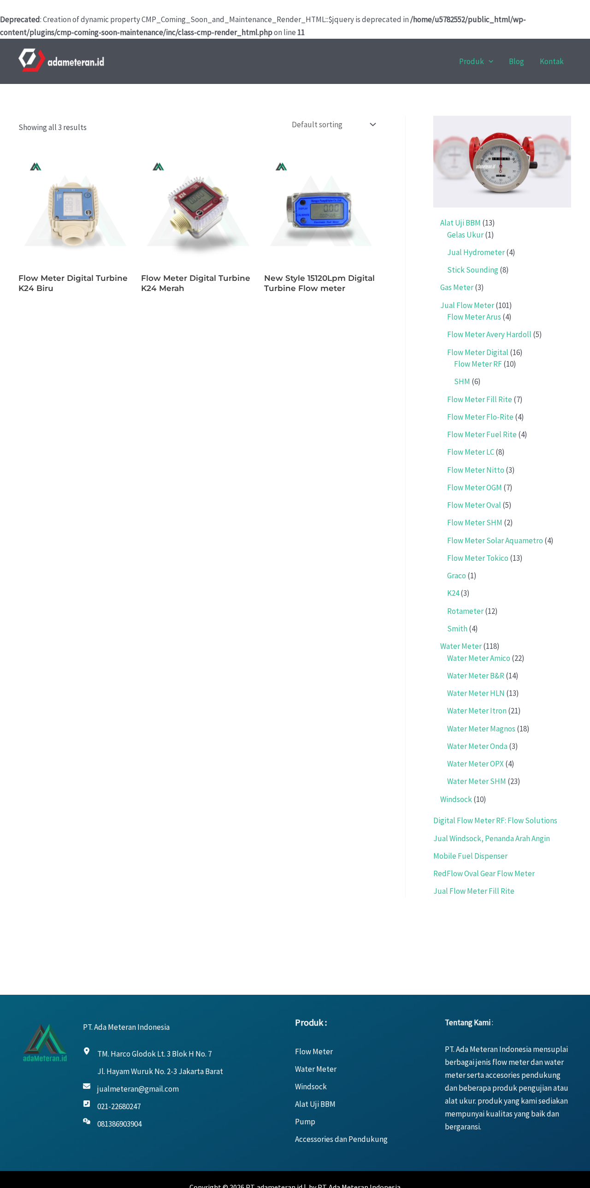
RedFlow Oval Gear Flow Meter (484, 873)
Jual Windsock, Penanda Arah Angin (491, 838)
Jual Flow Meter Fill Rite (473, 891)
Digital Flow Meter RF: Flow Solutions (495, 820)
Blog (516, 61)
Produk (471, 61)
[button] (488, 61)
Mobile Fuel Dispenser (470, 856)
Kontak (552, 61)
